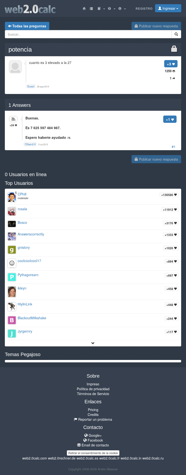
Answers (19, 105)
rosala (22, 208)
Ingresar (169, 8)
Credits (93, 414)
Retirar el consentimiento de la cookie (93, 453)
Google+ (95, 435)
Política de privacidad (93, 388)
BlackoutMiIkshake (32, 317)
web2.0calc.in (131, 458)
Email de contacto (95, 445)
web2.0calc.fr (109, 458)
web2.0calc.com (34, 458)
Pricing (93, 409)
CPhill (22, 194)
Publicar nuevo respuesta (158, 25)
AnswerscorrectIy (31, 234)
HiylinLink (25, 304)
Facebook (95, 440)
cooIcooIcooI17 (29, 260)
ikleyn (22, 288)
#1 (174, 146)
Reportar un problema (94, 419)
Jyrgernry (25, 331)
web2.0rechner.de (62, 458)
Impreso (93, 384)
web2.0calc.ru (153, 458)
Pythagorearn (28, 274)
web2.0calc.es (87, 458)
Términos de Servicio (93, 393)
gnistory (24, 247)
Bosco (22, 222)
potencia (20, 49)
